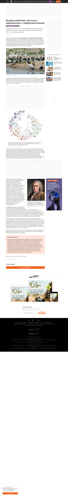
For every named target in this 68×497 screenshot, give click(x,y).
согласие (27, 308)
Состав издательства (31, 322)
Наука (50, 1)
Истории (46, 1)
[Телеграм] (38, 320)
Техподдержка (40, 325)
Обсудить (9, 34)
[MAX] (29, 320)
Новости (16, 1)
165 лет (58, 1)
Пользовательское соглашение (33, 323)
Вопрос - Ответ (31, 1)
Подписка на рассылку (27, 307)
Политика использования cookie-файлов (47, 323)
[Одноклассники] (35, 320)
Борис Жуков (13, 259)
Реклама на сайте (39, 322)
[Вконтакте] (32, 320)
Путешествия (39, 1)
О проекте (19, 322)
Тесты (20, 1)
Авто (54, 1)
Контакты (24, 322)
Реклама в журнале (46, 322)
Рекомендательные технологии (30, 325)
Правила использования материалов (20, 323)
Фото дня (25, 1)
